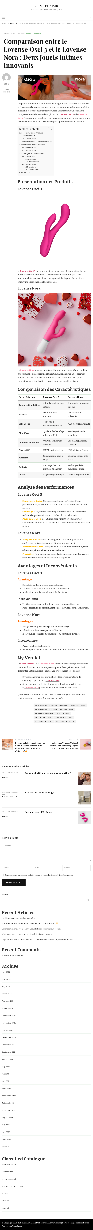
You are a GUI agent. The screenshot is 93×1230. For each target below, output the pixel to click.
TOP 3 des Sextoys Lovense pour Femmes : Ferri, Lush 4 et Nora (29, 923)
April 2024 (6, 1088)
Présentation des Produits (31, 133)
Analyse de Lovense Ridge (39, 792)
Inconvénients (34, 162)
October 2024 (8, 1045)
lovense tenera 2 (9, 1179)
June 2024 (6, 1074)
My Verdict (25, 172)
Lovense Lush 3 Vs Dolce (38, 812)
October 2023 (8, 1103)
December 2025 (9, 1016)
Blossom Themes (81, 1223)
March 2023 (7, 1147)
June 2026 (6, 979)
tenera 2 (5, 1208)
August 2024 (7, 1059)
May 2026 (6, 986)
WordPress (17, 1226)
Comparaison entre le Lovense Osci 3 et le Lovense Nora (60, 705)
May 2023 (6, 1132)
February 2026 (8, 1001)
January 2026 (7, 1008)
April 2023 (6, 1139)
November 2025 (9, 1023)
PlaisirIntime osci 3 (65, 722)
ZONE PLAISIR (46, 6)
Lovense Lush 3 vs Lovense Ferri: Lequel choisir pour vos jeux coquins (31, 929)
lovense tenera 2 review (12, 1186)
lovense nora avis (43, 717)
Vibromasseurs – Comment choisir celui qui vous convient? (27, 934)
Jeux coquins (7, 1172)
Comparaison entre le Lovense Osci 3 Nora (54, 709)
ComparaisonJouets (44, 713)
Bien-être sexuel (9, 1164)
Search (5, 894)
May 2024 (6, 1081)
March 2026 (7, 994)
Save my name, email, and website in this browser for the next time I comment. (39, 875)
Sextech (37, 33)
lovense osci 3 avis (64, 717)
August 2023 (7, 1117)
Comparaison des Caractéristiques (36, 142)
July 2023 (6, 1125)
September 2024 (9, 1052)
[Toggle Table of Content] (49, 129)
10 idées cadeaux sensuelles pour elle (18, 918)
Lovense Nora (30, 139)
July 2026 (6, 972)
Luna (6, 84)
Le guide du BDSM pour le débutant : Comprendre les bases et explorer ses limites (37, 939)
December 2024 (9, 1037)
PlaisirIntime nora (43, 722)
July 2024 (6, 1067)
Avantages (32, 159)
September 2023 (9, 1110)
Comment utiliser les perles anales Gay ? (48, 773)
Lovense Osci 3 (30, 136)
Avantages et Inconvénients (33, 153)
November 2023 (9, 1096)
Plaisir (29, 33)
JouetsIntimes (63, 713)
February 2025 (8, 1030)
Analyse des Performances (33, 145)
